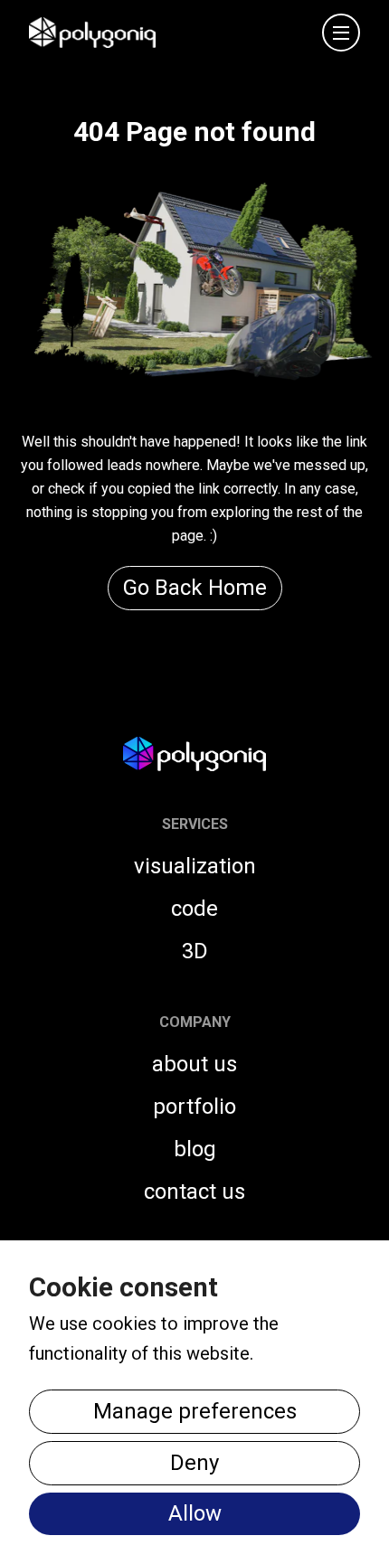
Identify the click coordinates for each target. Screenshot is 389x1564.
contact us (194, 1191)
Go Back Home (195, 587)
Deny (194, 1462)
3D (195, 951)
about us (194, 1064)
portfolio (194, 1106)
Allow (195, 1513)
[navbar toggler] (341, 33)
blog (195, 1149)
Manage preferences (195, 1411)
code (194, 908)
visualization (195, 866)
